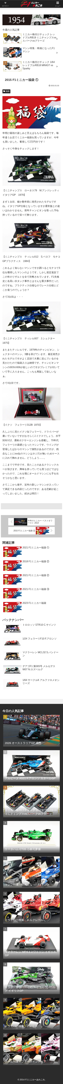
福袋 (7, 91)
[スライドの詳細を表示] (31, 19)
